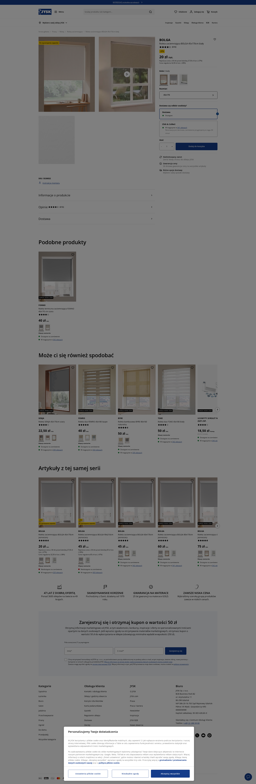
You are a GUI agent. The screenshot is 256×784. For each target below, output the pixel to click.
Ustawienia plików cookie (88, 773)
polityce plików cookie (109, 763)
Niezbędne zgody (130, 773)
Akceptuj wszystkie (170, 773)
